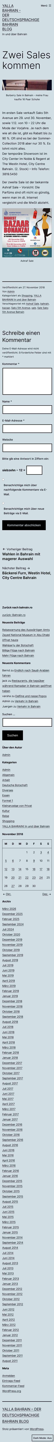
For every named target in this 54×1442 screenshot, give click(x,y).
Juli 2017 (7, 1088)
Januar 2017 (10, 1119)
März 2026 (9, 908)
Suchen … (8, 714)
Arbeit (6, 780)
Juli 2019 (7, 965)
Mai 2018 (8, 1037)
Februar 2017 (10, 1114)
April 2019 (8, 980)
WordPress (37, 1429)
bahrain (44, 303)
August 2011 (10, 1360)
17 (41, 869)
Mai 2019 (8, 975)
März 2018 (9, 1047)
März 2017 (8, 1109)
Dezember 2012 (12, 1288)
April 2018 (8, 1042)
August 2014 (10, 1247)
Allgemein (8, 775)
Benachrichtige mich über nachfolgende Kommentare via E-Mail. (25, 490)
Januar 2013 (10, 1283)
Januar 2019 (10, 996)
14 (19, 869)
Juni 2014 (8, 1258)
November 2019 (12, 944)
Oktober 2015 (11, 1191)
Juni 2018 (8, 1032)
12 (5, 869)
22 (26, 877)
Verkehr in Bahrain (26, 701)
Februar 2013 (10, 1278)
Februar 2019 (10, 991)
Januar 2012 (10, 1335)
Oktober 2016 (11, 1134)
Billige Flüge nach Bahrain (18, 650)
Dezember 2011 (12, 1340)
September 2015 (12, 1196)
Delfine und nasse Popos (30, 696)
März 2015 (9, 1222)
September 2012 (12, 1304)
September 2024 (13, 924)
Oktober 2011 (10, 1350)
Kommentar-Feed (13, 1385)
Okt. (8, 894)
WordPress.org (11, 1391)
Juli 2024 (8, 929)
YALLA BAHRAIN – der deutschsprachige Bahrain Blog (21, 1415)
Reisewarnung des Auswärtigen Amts (26, 629)
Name (7, 401)
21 (19, 877)
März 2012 (9, 1324)
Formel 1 (7, 800)
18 (48, 869)
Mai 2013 (8, 1273)
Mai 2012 (8, 1314)
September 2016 (12, 1139)
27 (13, 886)
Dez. (45, 894)
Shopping (27, 295)
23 (34, 877)
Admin (11, 291)
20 (13, 877)
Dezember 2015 (12, 1181)
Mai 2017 (8, 1098)
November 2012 (12, 1294)
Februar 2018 (10, 1052)
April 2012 (8, 1319)
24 (41, 877)
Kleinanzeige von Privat (17, 805)
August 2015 (10, 1201)
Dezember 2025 (12, 913)
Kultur (6, 810)
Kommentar (10, 363)
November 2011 (12, 1345)
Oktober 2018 (11, 1011)
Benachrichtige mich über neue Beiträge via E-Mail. (24, 511)
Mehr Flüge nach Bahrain (18, 655)
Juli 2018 (7, 1026)
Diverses (7, 790)
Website (7, 439)
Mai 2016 (8, 1155)
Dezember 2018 (12, 1001)
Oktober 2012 (11, 1299)
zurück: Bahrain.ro (14, 615)
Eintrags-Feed (11, 1380)
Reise (5, 816)
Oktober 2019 (11, 950)
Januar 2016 (10, 1175)
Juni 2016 (8, 1150)
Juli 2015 (7, 1206)
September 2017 (12, 1078)
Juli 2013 (7, 1268)
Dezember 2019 (12, 939)
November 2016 (12, 1129)
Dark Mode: (39, 1437)
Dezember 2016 (12, 1124)
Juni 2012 (8, 1309)
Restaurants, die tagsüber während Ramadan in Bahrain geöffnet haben (27, 686)
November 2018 (12, 1006)
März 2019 (9, 985)
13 (13, 869)
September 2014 (12, 1242)
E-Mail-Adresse (13, 420)
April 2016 (8, 1160)
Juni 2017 (8, 1093)
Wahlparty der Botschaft (18, 645)
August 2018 (10, 1021)
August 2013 (10, 1263)
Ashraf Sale (32, 303)
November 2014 (12, 1237)
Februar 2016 (10, 1170)
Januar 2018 (10, 1057)
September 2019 (12, 955)
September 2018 (12, 1016)
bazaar (6, 307)
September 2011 (12, 1355)
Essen (6, 795)
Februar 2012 (10, 1329)
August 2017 (10, 1083)
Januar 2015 (10, 1232)
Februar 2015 (10, 1227)
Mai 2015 (8, 1216)
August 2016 (10, 1145)
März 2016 (9, 1165)
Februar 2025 (10, 919)
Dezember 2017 (12, 1062)
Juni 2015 (8, 1211)
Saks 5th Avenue (20, 307)
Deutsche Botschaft (15, 785)
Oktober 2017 (11, 1073)
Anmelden (8, 1375)
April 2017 (8, 1103)
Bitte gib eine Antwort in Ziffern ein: (25, 458)
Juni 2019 (8, 970)
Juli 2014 (8, 1253)
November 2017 (12, 1068)
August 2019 (10, 960)
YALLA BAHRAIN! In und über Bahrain (26, 826)
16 (34, 869)
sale (34, 307)
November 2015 (12, 1186)
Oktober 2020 (11, 934)
